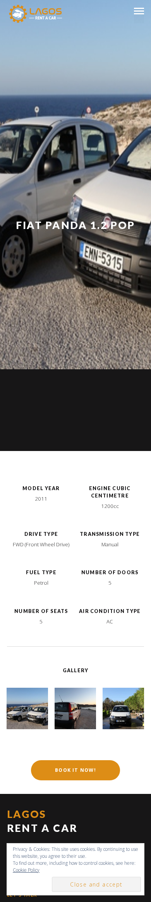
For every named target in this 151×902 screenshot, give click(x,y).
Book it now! (75, 770)
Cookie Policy (26, 870)
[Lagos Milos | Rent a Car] (35, 15)
